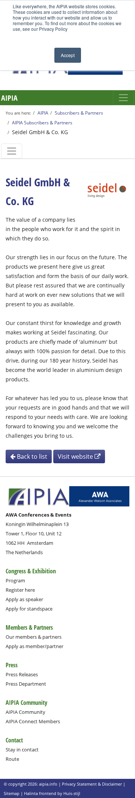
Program (15, 580)
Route (12, 759)
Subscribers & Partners (79, 113)
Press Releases (22, 674)
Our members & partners (34, 636)
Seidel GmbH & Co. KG (40, 132)
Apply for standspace (29, 608)
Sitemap (12, 793)
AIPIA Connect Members (33, 721)
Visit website (76, 456)
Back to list (31, 456)
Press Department (26, 683)
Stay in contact (22, 749)
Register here (20, 589)
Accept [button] (68, 55)
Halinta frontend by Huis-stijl (52, 793)
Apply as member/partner (34, 646)
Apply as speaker (24, 599)
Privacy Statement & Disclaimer (92, 784)
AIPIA (9, 98)
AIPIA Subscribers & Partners (42, 122)
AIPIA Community (25, 712)
